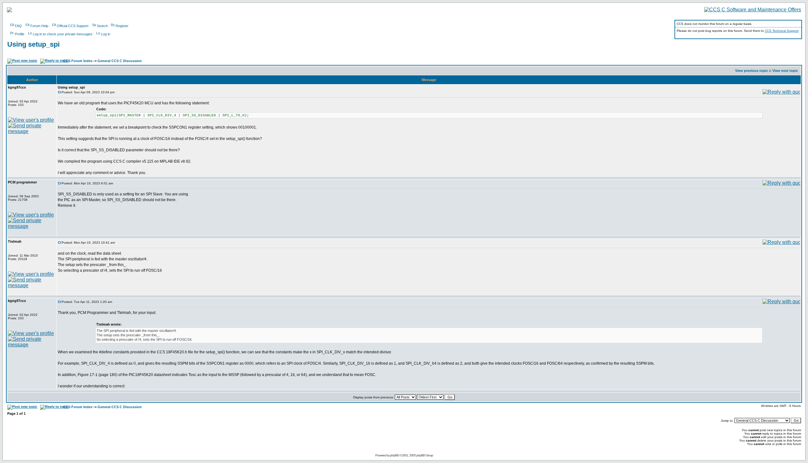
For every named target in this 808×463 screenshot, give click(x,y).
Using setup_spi (33, 44)
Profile (19, 34)
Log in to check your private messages (62, 34)
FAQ (18, 26)
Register (122, 26)
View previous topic (751, 70)
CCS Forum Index (77, 61)
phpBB (394, 455)
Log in (105, 34)
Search (102, 26)
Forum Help (39, 26)
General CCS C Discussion (120, 61)
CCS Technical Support (782, 30)
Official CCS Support (72, 26)
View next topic (785, 70)
